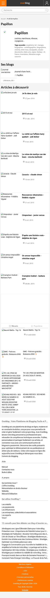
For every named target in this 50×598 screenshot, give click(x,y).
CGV (25, 571)
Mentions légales (25, 564)
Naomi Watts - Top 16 (31, 330)
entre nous (24, 50)
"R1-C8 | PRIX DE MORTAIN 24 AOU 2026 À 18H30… (33, 374)
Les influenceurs (8, 510)
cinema (17, 50)
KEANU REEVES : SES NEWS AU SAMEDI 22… (34, 395)
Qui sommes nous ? (9, 483)
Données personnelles (25, 577)
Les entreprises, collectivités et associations (19, 512)
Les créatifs (6, 504)
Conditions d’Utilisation (25, 567)
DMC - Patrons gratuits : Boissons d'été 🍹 (32, 353)
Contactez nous (8, 470)
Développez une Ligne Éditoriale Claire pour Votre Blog (23, 529)
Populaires (38, 326)
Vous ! (4, 518)
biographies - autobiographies (25, 47)
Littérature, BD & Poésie (11, 80)
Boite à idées (7, 472)
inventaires (24, 54)
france (17, 54)
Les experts (6, 515)
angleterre (30, 45)
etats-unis (27, 52)
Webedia (5, 491)
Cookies (25, 574)
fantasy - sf (41, 52)
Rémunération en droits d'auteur (14, 488)
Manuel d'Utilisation (9, 494)
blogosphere (41, 47)
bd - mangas (39, 45)
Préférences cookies (25, 580)
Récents (15, 326)
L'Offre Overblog (8, 486)
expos (34, 52)
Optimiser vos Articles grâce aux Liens (17, 542)
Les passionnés (8, 507)
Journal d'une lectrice (23, 71)
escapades (33, 50)
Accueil (3, 19)
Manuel (5, 467)
